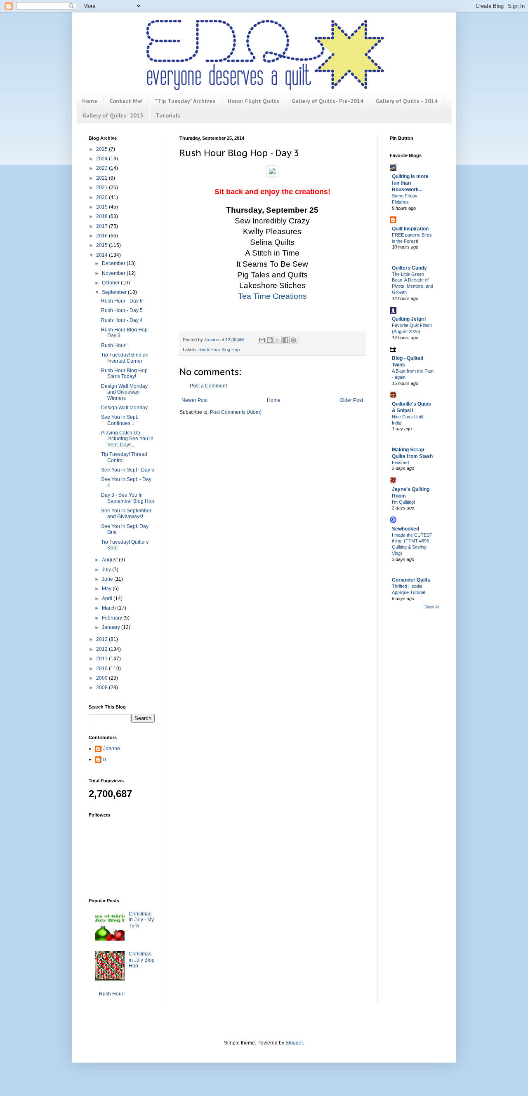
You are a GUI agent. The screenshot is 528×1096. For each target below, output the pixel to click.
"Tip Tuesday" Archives (185, 101)
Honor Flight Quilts (253, 101)
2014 (102, 255)
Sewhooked (405, 529)
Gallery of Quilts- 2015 (112, 115)
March (109, 608)
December (114, 263)
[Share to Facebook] (285, 340)
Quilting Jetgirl (409, 319)
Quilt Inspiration (410, 229)
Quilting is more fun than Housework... (410, 183)
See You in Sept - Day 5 (127, 470)
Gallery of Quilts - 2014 (407, 101)
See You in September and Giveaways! (126, 513)
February (112, 618)
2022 (102, 178)
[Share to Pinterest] (293, 340)
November (114, 273)
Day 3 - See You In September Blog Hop (127, 498)
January (111, 627)
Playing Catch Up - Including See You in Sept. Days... (127, 439)
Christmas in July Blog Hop (142, 960)
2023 (102, 168)
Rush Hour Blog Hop (219, 349)
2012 (102, 649)
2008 (102, 687)
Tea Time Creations (272, 296)
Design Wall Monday (124, 408)
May (107, 588)
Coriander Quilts (411, 580)
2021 (102, 187)
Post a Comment (208, 386)
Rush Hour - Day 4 (122, 320)
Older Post (351, 400)
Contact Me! (126, 101)
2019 (102, 207)
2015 (102, 245)
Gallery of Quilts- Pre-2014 (327, 101)
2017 (102, 226)
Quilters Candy (409, 268)
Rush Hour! (114, 345)
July (107, 570)
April (107, 598)
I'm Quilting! (403, 502)
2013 (102, 639)
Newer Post (194, 400)
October (111, 283)
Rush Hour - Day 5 (122, 310)
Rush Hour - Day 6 (122, 301)
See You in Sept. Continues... (119, 420)
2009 (102, 678)
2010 (102, 668)
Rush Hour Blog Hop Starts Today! (124, 373)
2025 (102, 149)
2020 (102, 197)
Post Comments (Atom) (236, 412)
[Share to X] (277, 340)
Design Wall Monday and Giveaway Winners (124, 392)
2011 (102, 659)
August (110, 560)
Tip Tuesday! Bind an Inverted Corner (124, 358)
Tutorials (168, 115)
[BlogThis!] (270, 340)
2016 (102, 236)
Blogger (294, 1043)
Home (89, 101)
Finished (400, 462)
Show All (431, 607)
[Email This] (262, 340)
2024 (102, 159)
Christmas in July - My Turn (141, 920)
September (115, 292)
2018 (102, 216)
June (108, 579)
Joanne (111, 748)
